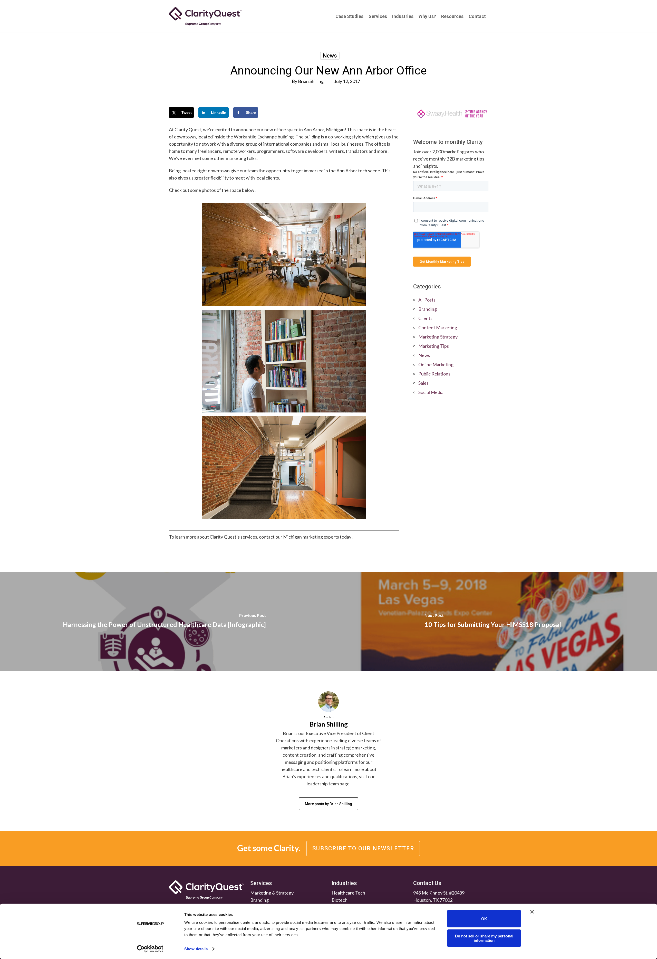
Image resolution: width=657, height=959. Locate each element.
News (330, 55)
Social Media (430, 392)
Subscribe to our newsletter (363, 848)
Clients (425, 318)
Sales (423, 383)
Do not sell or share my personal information (484, 938)
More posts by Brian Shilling (328, 804)
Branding (427, 309)
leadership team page (328, 783)
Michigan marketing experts (311, 537)
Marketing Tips (433, 346)
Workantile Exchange (255, 136)
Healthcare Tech (348, 893)
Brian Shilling (311, 81)
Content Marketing (437, 327)
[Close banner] (532, 912)
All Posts (427, 300)
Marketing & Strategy (272, 893)
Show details (196, 949)
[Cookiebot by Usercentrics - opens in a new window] (150, 949)
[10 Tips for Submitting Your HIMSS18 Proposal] (492, 621)
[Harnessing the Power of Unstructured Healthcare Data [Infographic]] (164, 621)
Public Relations (434, 374)
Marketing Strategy (438, 337)
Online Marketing (435, 364)
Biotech (339, 900)
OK (484, 918)
